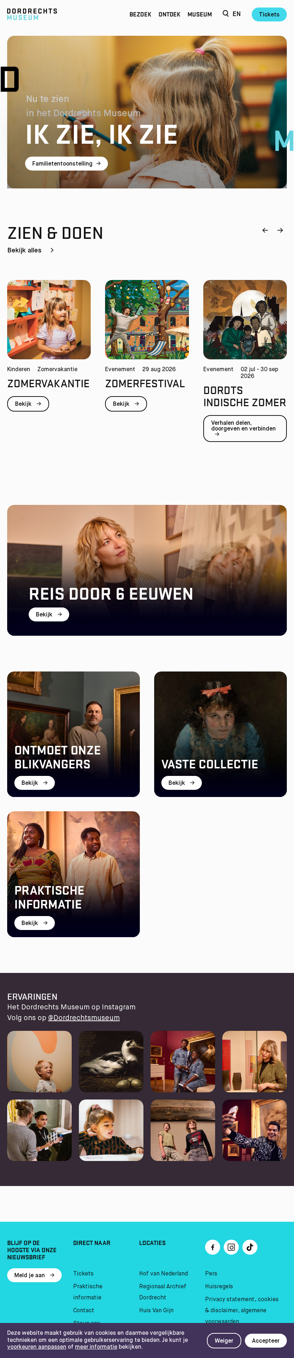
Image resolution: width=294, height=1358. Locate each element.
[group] (49, 363)
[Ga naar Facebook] (212, 1247)
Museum (200, 14)
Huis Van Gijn (156, 1311)
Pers (211, 1274)
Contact (83, 1311)
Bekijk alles (25, 250)
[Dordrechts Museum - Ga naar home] (49, 14)
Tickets (269, 15)
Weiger (224, 1341)
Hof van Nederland (163, 1274)
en (236, 14)
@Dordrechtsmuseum (84, 1018)
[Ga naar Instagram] (231, 1247)
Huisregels (219, 1287)
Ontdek (169, 14)
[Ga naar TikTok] (249, 1247)
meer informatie (96, 1347)
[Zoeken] (226, 14)
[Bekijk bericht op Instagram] (39, 1061)
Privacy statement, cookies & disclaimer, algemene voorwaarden (242, 1311)
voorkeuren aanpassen (36, 1347)
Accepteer (266, 1341)
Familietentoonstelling (62, 164)
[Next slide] (280, 230)
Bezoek (140, 14)
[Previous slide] (265, 230)
